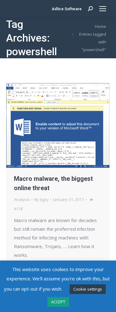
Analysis (22, 199)
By (41, 199)
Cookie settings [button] (87, 289)
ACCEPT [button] (58, 302)
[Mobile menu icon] (102, 8)
